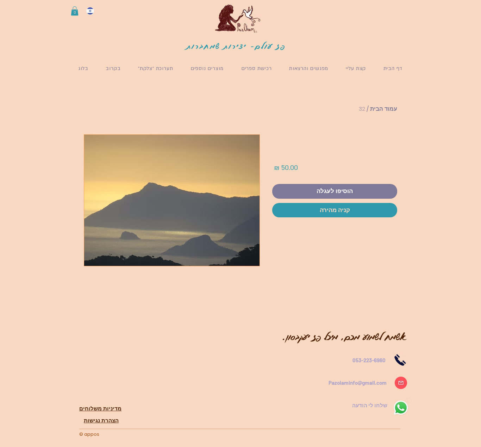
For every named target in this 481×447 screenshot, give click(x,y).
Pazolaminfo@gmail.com (358, 382)
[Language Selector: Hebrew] (94, 11)
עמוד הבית (383, 109)
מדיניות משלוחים (100, 408)
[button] (75, 10)
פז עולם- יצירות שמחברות (236, 46)
